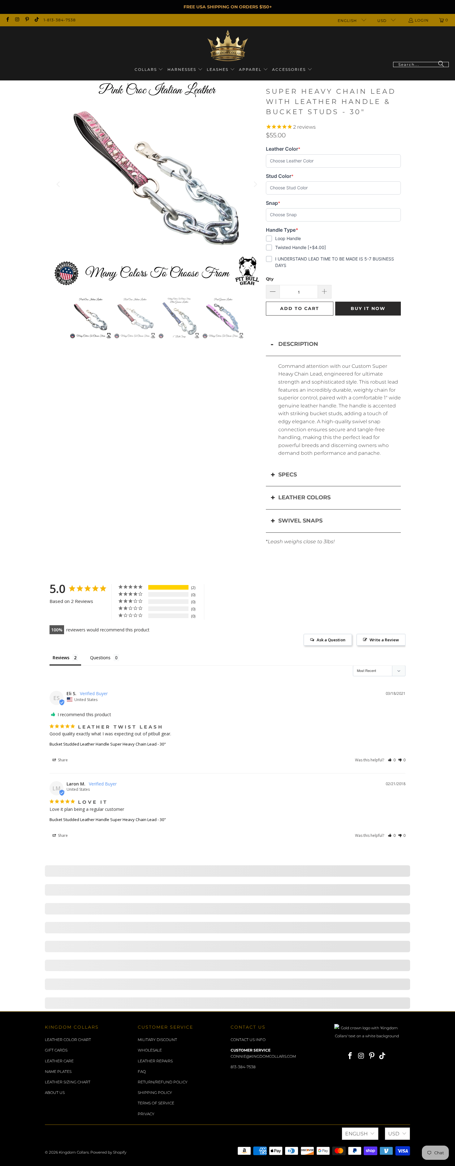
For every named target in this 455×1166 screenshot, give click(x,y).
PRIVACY (146, 1114)
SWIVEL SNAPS (300, 520)
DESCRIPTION (298, 344)
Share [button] (62, 760)
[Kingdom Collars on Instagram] (17, 20)
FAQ (142, 1071)
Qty (270, 278)
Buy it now (368, 308)
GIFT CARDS (56, 1050)
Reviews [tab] (61, 657)
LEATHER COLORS (304, 497)
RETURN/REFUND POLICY (163, 1082)
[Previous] (59, 184)
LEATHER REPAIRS (155, 1061)
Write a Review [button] (384, 640)
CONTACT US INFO (248, 1039)
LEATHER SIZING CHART (67, 1082)
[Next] (255, 184)
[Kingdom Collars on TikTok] (36, 20)
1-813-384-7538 (60, 20)
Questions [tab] (100, 657)
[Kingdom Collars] (227, 45)
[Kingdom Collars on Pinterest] (26, 20)
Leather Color (283, 149)
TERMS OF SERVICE (156, 1103)
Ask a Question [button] (331, 640)
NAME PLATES (58, 1071)
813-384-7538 (243, 1067)
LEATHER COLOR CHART (68, 1039)
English (348, 20)
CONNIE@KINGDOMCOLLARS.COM (263, 1056)
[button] (149, 70)
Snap (275, 203)
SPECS (287, 474)
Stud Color (279, 176)
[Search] (441, 64)
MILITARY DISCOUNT (157, 1039)
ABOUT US (55, 1092)
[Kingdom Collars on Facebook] (7, 20)
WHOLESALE (150, 1050)
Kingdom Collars (74, 1152)
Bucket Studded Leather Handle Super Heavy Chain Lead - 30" (108, 744)
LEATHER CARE (59, 1061)
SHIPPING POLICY (155, 1092)
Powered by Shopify (108, 1152)
